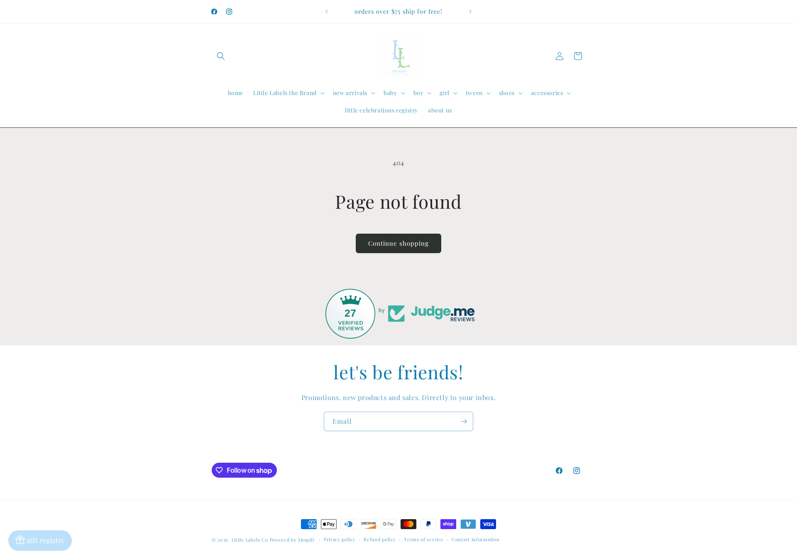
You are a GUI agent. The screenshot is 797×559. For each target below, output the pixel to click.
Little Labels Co (250, 540)
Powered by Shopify (293, 540)
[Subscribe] (464, 421)
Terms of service (423, 539)
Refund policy (380, 539)
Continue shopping (398, 243)
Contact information (475, 539)
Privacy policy (340, 539)
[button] (221, 56)
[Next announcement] (470, 12)
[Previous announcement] (327, 12)
